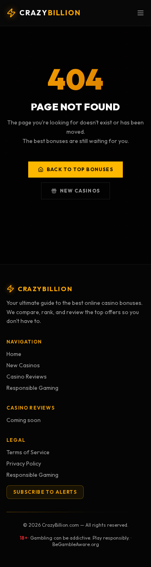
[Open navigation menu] (141, 13)
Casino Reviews (26, 376)
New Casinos (80, 191)
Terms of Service (28, 452)
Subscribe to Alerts (45, 492)
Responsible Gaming (32, 387)
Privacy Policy (23, 463)
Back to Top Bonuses (80, 169)
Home (13, 354)
